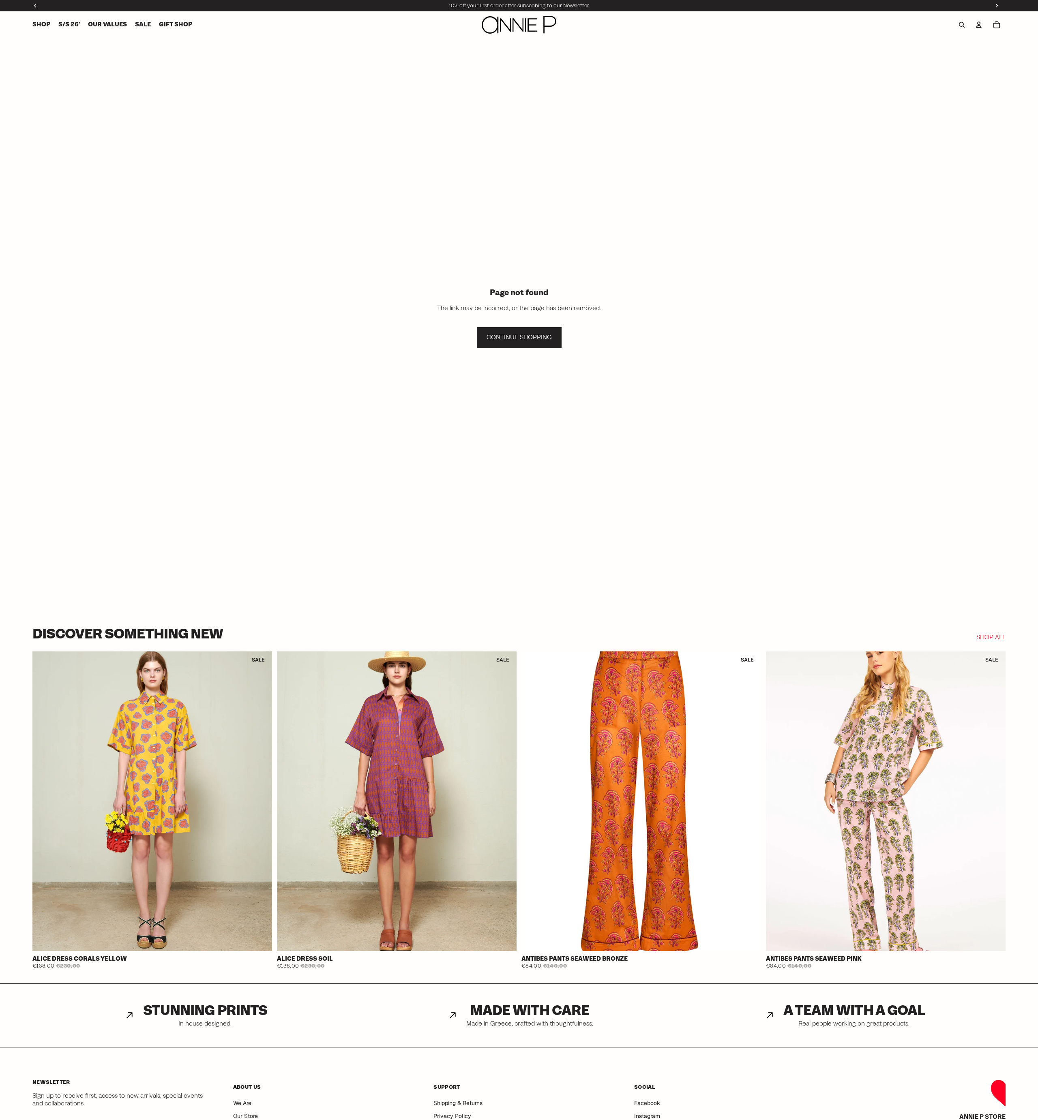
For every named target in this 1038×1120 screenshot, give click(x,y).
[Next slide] (260, 801)
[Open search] (962, 25)
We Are (242, 1103)
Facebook (647, 1103)
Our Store (245, 1116)
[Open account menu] (979, 25)
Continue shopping (519, 337)
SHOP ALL (991, 638)
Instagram (647, 1116)
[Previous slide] (44, 801)
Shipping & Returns (458, 1103)
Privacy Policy (452, 1116)
